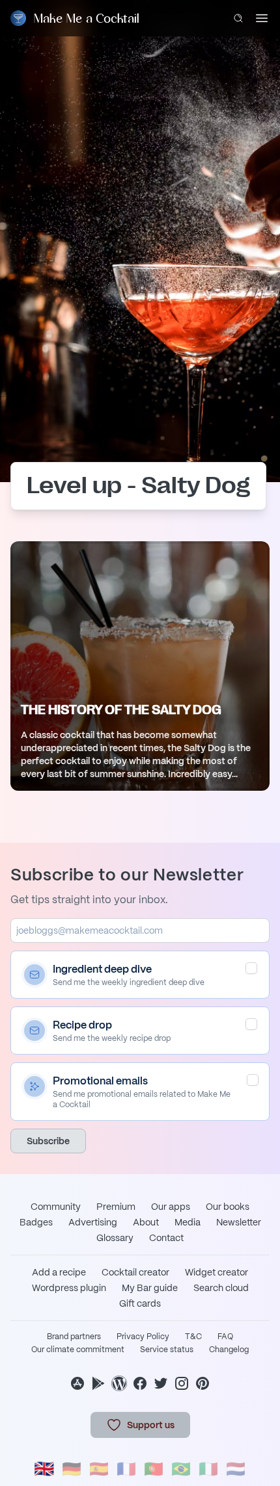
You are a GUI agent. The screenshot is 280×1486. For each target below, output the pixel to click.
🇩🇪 (71, 1469)
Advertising (92, 1222)
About (146, 1222)
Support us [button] (151, 1425)
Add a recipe (59, 1272)
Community (56, 1206)
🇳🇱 (235, 1469)
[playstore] (98, 1383)
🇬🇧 (44, 1469)
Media (188, 1222)
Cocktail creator (135, 1272)
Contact (166, 1238)
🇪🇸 (99, 1469)
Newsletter (238, 1222)
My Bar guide (150, 1288)
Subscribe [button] (48, 1141)
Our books (227, 1206)
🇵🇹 (153, 1469)
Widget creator (216, 1272)
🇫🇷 (126, 1469)
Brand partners (74, 1336)
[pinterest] (202, 1383)
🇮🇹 (208, 1469)
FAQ (225, 1336)
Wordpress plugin (69, 1288)
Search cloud (221, 1288)
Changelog (229, 1349)
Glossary (114, 1238)
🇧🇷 (181, 1469)
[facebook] (140, 1383)
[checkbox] (251, 968)
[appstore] (77, 1383)
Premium (115, 1206)
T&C (193, 1336)
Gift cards (140, 1303)
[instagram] (181, 1383)
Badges (36, 1222)
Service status (166, 1349)
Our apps (170, 1206)
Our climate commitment (77, 1349)
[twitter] (161, 1383)
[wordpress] (119, 1383)
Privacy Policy (143, 1336)
